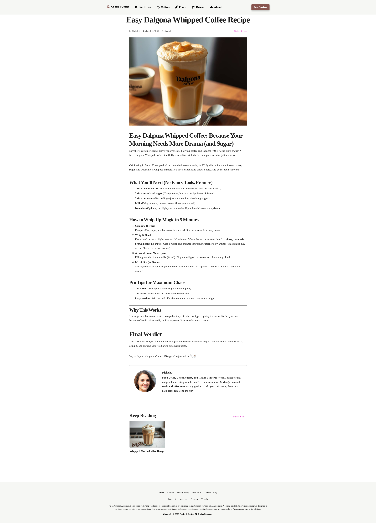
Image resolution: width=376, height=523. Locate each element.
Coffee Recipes (240, 31)
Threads (204, 499)
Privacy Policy (183, 493)
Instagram (183, 499)
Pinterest (194, 499)
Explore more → (240, 417)
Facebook (172, 499)
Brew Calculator (260, 7)
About (161, 493)
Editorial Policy (210, 493)
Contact (170, 493)
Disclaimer (196, 493)
